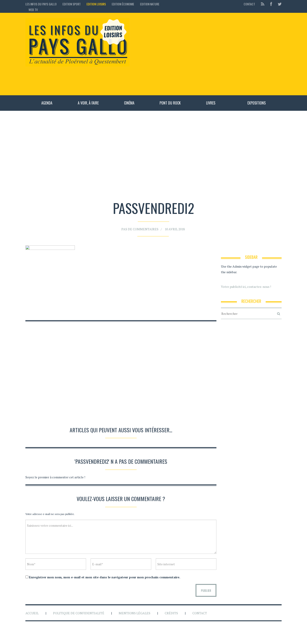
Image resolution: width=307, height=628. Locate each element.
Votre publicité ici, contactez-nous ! (246, 286)
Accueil (32, 613)
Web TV (33, 9)
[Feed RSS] (262, 4)
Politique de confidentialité (78, 613)
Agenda (46, 103)
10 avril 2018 (175, 229)
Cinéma (129, 103)
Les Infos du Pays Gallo (41, 4)
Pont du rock (170, 103)
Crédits (171, 613)
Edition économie (123, 4)
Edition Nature (149, 4)
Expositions (256, 103)
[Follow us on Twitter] (278, 4)
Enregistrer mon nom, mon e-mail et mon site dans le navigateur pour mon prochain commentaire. (104, 577)
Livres (210, 103)
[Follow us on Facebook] (271, 4)
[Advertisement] (208, 53)
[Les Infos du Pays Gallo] (77, 42)
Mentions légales (134, 613)
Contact (249, 4)
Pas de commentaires (139, 229)
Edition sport (71, 4)
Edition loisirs (96, 4)
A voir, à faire (88, 103)
